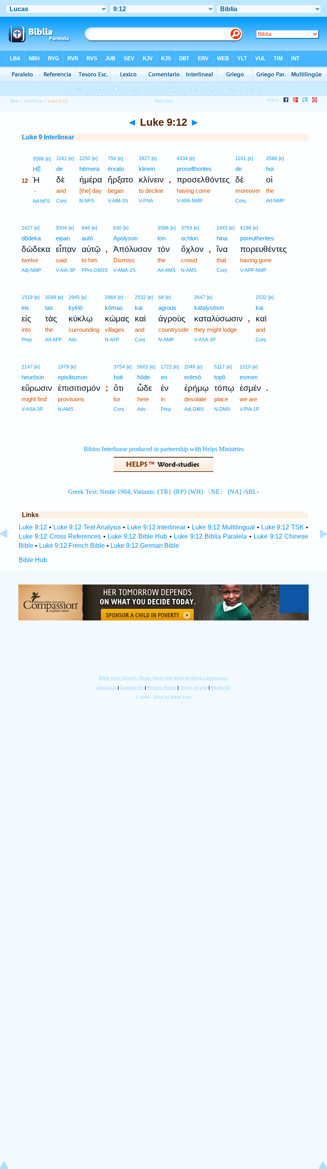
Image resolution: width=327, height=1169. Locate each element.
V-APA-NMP (190, 201)
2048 (189, 367)
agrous (167, 307)
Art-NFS (41, 201)
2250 (85, 158)
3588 (38, 159)
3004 (61, 228)
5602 (142, 367)
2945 (74, 297)
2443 (222, 228)
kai (138, 307)
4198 (245, 228)
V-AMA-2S (124, 270)
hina (222, 238)
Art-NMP (275, 201)
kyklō (76, 307)
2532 (140, 297)
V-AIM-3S (118, 201)
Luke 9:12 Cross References (60, 536)
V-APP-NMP (253, 270)
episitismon (72, 377)
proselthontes (194, 168)
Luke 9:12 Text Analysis (87, 527)
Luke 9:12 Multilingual (223, 527)
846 (86, 228)
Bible (14, 101)
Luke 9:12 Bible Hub (137, 536)
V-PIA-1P (249, 409)
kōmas (114, 307)
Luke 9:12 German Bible (144, 545)
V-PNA (146, 201)
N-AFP (112, 340)
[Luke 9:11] (10, 552)
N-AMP (166, 340)
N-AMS (189, 270)
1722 (166, 367)
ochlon (189, 238)
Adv (73, 340)
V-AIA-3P (65, 270)
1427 (27, 228)
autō (87, 238)
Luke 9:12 (33, 527)
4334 (182, 158)
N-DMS (222, 409)
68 (161, 297)
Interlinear (33, 101)
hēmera (89, 168)
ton (161, 238)
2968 (110, 297)
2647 (199, 297)
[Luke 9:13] (317, 552)
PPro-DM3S (95, 270)
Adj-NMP (31, 270)
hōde (143, 377)
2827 (144, 158)
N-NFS (86, 201)
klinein (147, 168)
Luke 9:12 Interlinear (156, 527)
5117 (219, 367)
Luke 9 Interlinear (48, 137)
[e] (48, 159)
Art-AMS (166, 270)
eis (25, 307)
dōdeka (31, 238)
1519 (27, 297)
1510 (245, 367)
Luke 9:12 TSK (282, 527)
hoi (270, 168)
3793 (186, 228)
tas (49, 307)
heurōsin (33, 377)
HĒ (37, 169)
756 (112, 158)
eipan (63, 238)
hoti (118, 377)
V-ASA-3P (205, 340)
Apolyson (125, 238)
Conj (61, 201)
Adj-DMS (194, 409)
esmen (249, 377)
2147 (27, 367)
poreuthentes (257, 238)
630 (117, 228)
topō (219, 377)
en (164, 377)
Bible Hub (33, 560)
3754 (119, 367)
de (59, 168)
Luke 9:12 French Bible (72, 545)
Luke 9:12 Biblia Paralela (210, 536)
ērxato (116, 168)
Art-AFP (53, 340)
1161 (61, 158)
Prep (27, 340)
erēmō (192, 377)
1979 (63, 367)
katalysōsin (209, 307)
